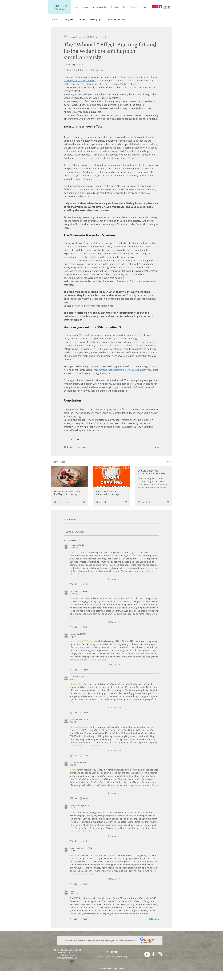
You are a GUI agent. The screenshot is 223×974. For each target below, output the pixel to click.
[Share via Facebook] (65, 439)
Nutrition (60, 9)
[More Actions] (157, 546)
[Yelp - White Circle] (147, 954)
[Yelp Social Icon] (153, 6)
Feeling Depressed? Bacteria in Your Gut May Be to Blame (151, 472)
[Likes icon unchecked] (71, 584)
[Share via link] (84, 439)
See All (169, 461)
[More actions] (157, 37)
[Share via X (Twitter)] (71, 439)
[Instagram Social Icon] (156, 6)
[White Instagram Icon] (159, 954)
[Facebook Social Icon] (160, 6)
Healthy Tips (95, 19)
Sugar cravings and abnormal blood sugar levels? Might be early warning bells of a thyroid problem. (110, 493)
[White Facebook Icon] (153, 954)
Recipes (81, 19)
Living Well (68, 19)
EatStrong (60, 5)
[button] (169, 19)
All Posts (54, 19)
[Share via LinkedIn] (77, 439)
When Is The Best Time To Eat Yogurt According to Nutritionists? (68, 493)
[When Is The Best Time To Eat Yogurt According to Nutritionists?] (69, 476)
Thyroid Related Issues (116, 19)
